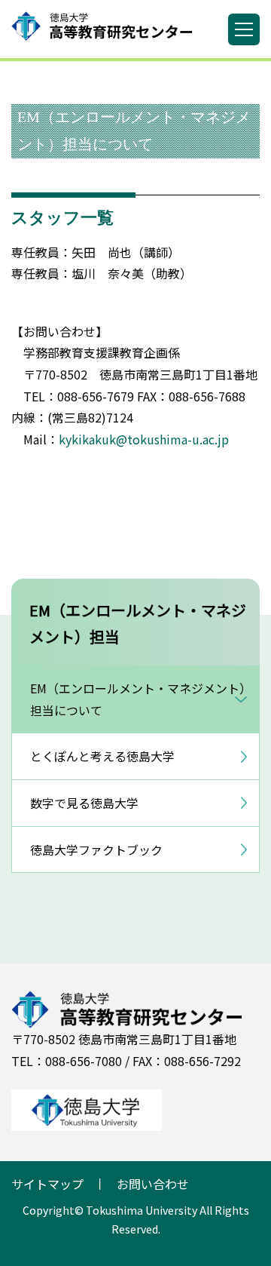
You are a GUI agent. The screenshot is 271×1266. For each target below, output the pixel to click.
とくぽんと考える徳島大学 (102, 756)
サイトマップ (47, 1184)
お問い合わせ (153, 1184)
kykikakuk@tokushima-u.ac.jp (144, 439)
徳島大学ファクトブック (96, 849)
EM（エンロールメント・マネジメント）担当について (137, 699)
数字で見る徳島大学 (84, 803)
